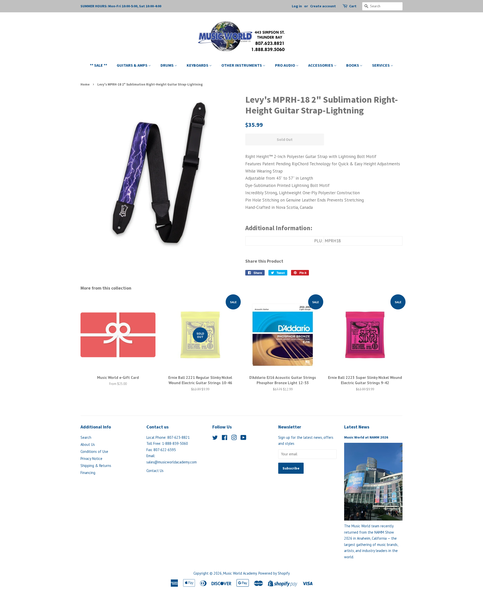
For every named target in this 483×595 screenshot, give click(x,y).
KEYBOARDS (198, 65)
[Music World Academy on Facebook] (224, 438)
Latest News (356, 427)
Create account (323, 6)
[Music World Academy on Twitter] (215, 438)
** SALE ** (98, 65)
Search (85, 437)
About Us (87, 444)
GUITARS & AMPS (132, 65)
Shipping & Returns (95, 465)
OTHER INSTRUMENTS (242, 65)
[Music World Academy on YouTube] (243, 438)
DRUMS (167, 65)
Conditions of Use (94, 451)
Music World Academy (240, 573)
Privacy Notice (91, 458)
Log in (297, 6)
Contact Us (155, 470)
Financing (87, 472)
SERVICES (381, 65)
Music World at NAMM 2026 (366, 437)
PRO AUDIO (285, 65)
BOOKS (353, 65)
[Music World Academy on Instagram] (234, 438)
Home (85, 84)
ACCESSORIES (321, 65)
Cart (352, 6)
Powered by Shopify (274, 573)
